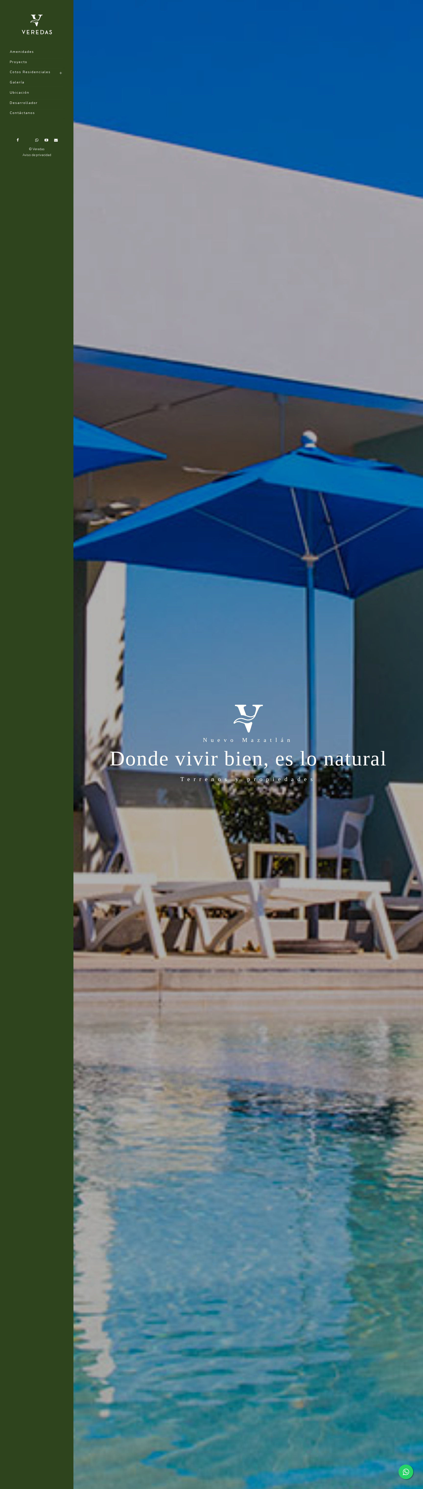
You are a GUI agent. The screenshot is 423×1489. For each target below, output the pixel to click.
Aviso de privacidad (37, 155)
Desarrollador (24, 103)
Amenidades (22, 51)
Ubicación (19, 92)
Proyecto (18, 62)
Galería (17, 82)
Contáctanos (22, 113)
